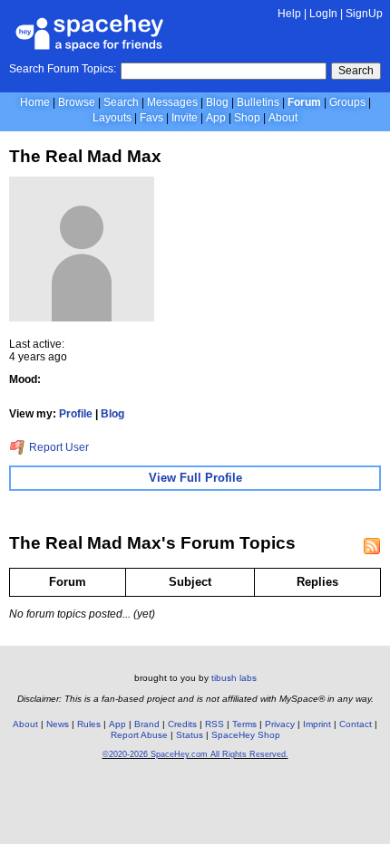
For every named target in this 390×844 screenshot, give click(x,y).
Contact (355, 724)
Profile (76, 414)
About (282, 117)
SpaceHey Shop (245, 735)
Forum (304, 102)
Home (35, 102)
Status (189, 735)
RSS (214, 724)
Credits (182, 724)
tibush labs (234, 678)
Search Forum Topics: (62, 68)
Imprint (317, 724)
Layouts (112, 117)
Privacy (280, 724)
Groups (347, 102)
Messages (172, 102)
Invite (184, 117)
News (57, 724)
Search (356, 70)
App (216, 117)
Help (289, 13)
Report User (57, 447)
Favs (151, 117)
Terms (244, 724)
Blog (217, 102)
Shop (247, 117)
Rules (89, 724)
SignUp (364, 13)
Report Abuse (139, 735)
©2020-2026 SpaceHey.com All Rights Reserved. (195, 754)
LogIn (323, 13)
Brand (147, 724)
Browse (76, 102)
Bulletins (258, 102)
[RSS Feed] (372, 546)
